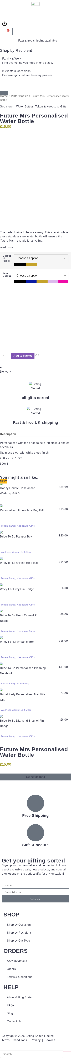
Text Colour (7, 274)
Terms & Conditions (19, 976)
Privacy (36, 1040)
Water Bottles (19, 95)
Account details (17, 961)
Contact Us (14, 1021)
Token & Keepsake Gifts (50, 106)
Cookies (49, 1040)
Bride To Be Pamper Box (16, 536)
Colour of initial (7, 258)
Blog (10, 1013)
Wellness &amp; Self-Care (16, 552)
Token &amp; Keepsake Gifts (18, 525)
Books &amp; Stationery (15, 683)
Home (4, 95)
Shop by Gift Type (18, 940)
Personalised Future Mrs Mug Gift (22, 510)
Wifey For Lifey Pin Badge (17, 589)
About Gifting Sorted (20, 997)
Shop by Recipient (16, 50)
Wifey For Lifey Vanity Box (17, 641)
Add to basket (22, 355)
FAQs (10, 1005)
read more (6, 247)
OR (36, 355)
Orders (11, 969)
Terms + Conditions (14, 1040)
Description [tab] (8, 434)
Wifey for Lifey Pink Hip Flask (19, 562)
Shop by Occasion (19, 924)
